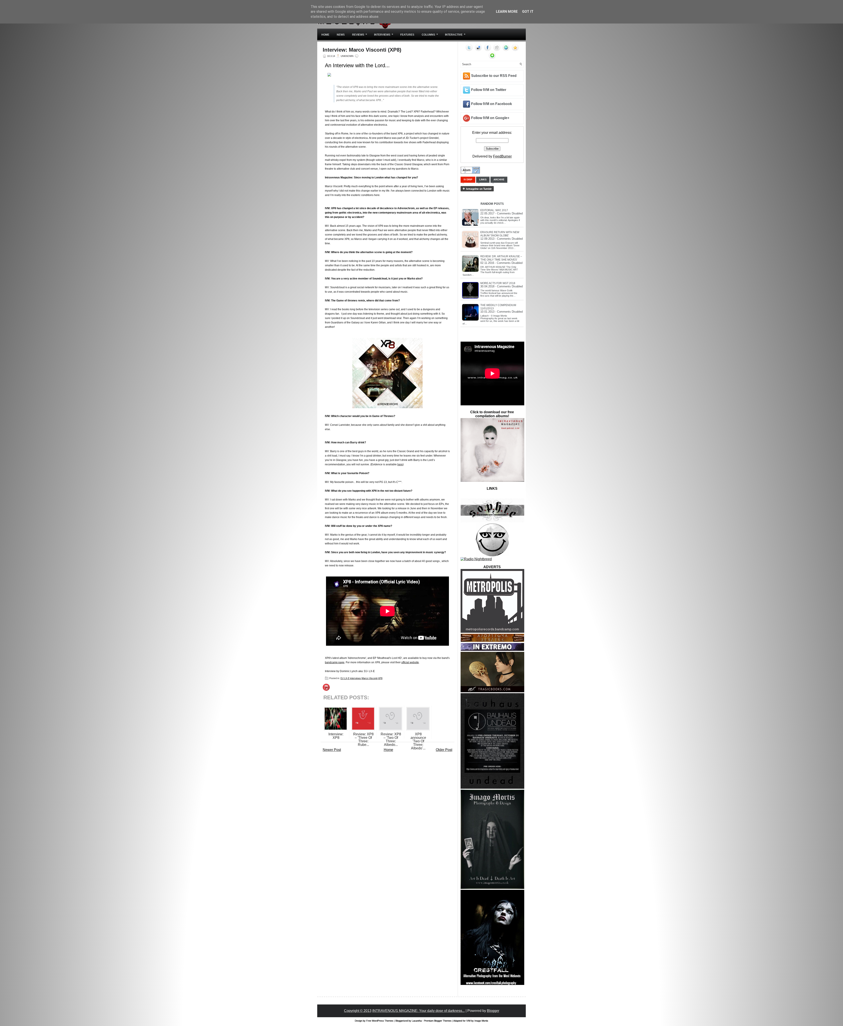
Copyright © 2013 (357, 1011)
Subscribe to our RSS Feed (494, 76)
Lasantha (417, 1020)
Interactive (455, 34)
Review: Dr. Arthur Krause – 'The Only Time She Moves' (501, 258)
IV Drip (468, 179)
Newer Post (332, 750)
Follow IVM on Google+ (490, 118)
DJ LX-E (344, 678)
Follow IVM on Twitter (488, 90)
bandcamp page (334, 662)
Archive (499, 179)
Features (407, 34)
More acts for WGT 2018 (497, 283)
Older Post (444, 750)
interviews (355, 678)
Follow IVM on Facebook (491, 104)
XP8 (380, 678)
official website (410, 662)
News (341, 34)
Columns (430, 34)
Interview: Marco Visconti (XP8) (362, 50)
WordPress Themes (382, 1020)
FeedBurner (502, 156)
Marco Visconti (369, 678)
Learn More (507, 11)
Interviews (383, 34)
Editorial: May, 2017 (494, 210)
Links (482, 179)
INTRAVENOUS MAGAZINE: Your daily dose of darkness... (418, 1011)
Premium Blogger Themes (438, 1020)
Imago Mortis (481, 1020)
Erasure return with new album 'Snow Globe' (499, 234)
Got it (527, 11)
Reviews (359, 34)
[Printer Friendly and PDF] (326, 689)
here (400, 464)
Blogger (493, 1011)
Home (325, 34)
